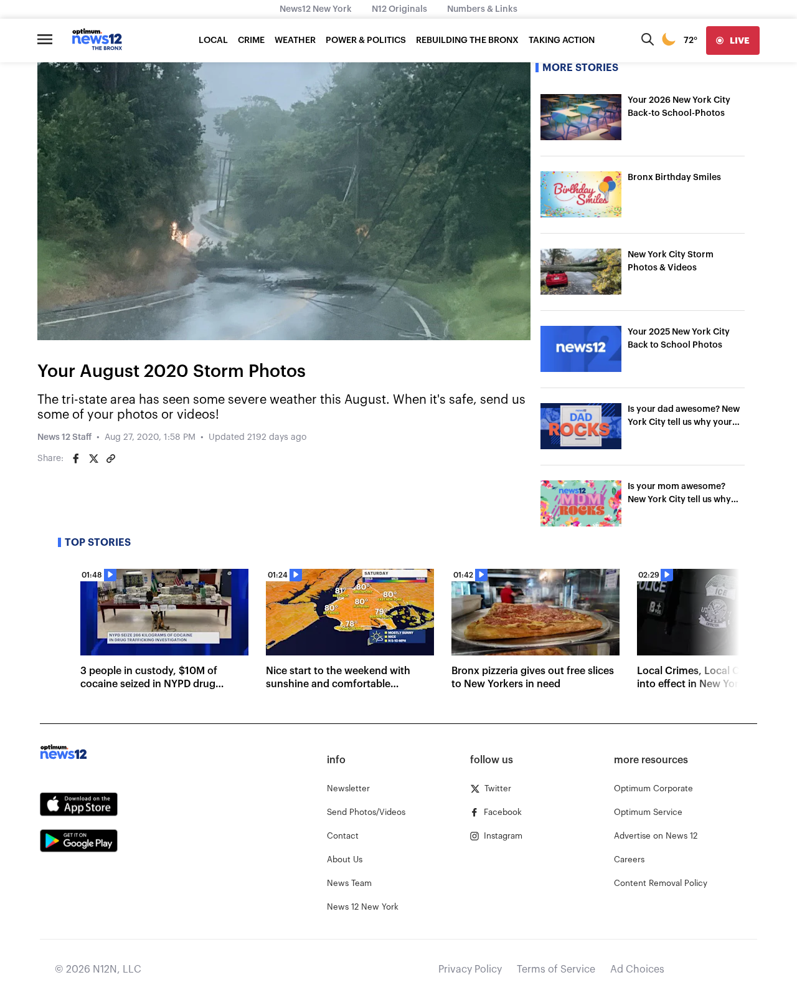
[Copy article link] (111, 459)
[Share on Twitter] (93, 459)
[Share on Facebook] (76, 459)
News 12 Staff (64, 437)
